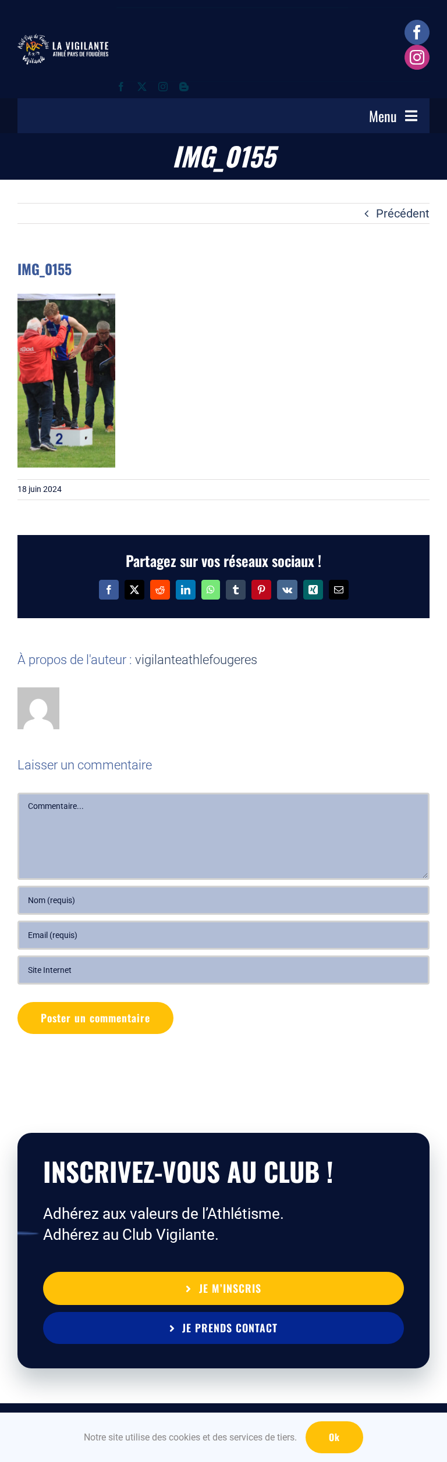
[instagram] (417, 57)
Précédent (403, 213)
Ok (334, 1437)
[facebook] (417, 32)
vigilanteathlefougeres (196, 659)
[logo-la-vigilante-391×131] (62, 40)
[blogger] (184, 86)
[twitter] (142, 86)
